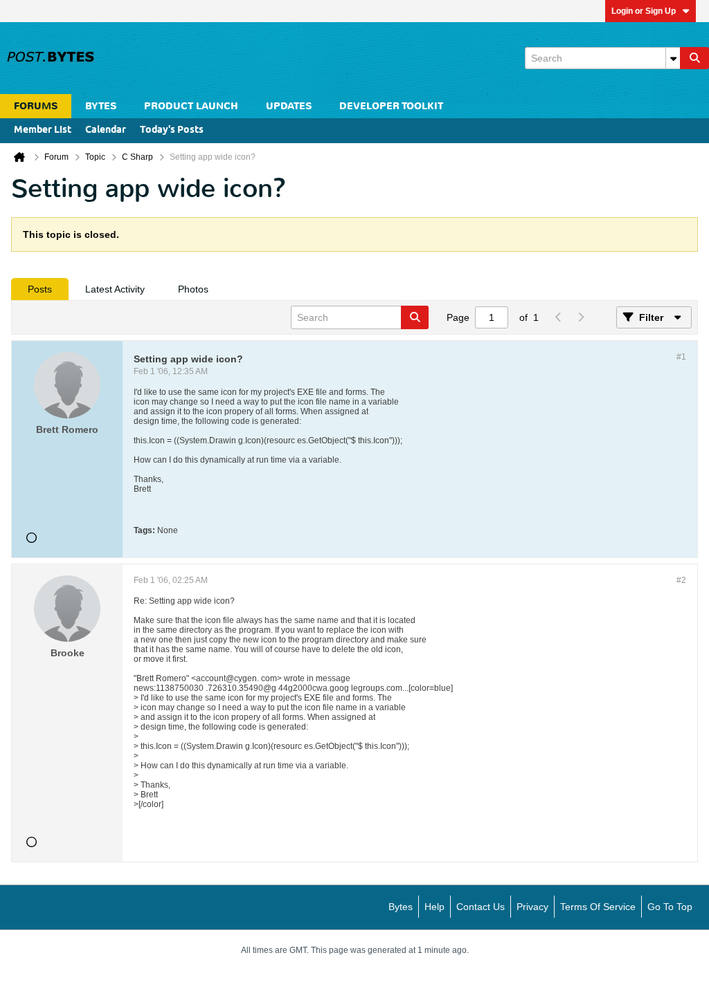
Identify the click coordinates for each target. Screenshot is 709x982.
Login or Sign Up (643, 11)
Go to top (669, 906)
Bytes (400, 906)
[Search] (694, 58)
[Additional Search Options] (673, 58)
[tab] (40, 289)
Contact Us (480, 906)
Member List (42, 130)
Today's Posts (172, 130)
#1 (681, 357)
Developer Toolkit (391, 106)
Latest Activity (115, 289)
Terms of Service (598, 906)
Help (434, 906)
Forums (35, 106)
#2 (681, 580)
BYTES (100, 106)
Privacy (532, 906)
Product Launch (191, 106)
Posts (40, 289)
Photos (193, 289)
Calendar (105, 130)
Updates (289, 106)
